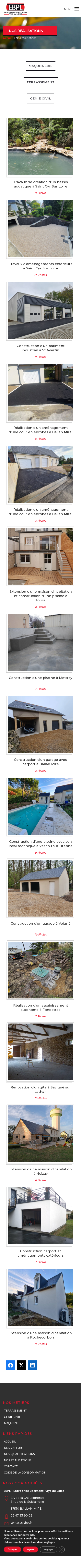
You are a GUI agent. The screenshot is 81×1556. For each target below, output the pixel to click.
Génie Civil (40, 98)
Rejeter (30, 1549)
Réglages (48, 1549)
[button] (68, 9)
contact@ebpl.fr (21, 1522)
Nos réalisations (17, 1460)
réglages (49, 1542)
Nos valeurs (13, 1448)
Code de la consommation (25, 1472)
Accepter (12, 1549)
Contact (11, 1466)
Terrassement (41, 82)
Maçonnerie (40, 66)
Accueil (10, 1441)
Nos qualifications (19, 1454)
